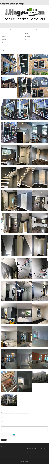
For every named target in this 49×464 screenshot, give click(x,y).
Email (2, 417)
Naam (2, 412)
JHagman (22, 461)
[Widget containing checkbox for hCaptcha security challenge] (8, 435)
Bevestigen (3, 439)
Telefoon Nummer (5, 421)
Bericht (3, 425)
